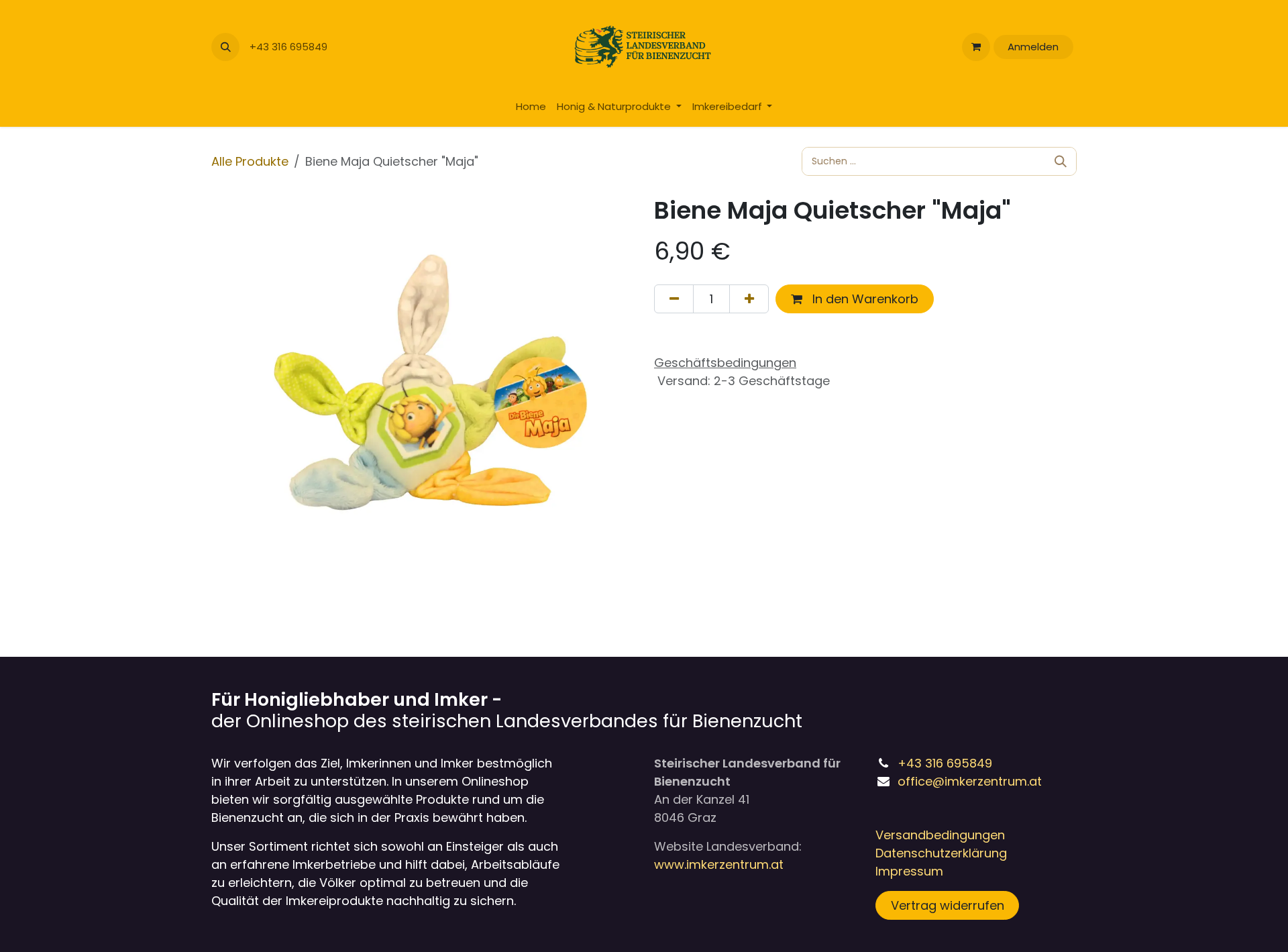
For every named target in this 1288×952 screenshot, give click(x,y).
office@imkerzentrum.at (970, 781)
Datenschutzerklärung (941, 853)
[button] (225, 47)
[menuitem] (531, 107)
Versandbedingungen (940, 835)
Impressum (909, 871)
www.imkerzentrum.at (719, 864)
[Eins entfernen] (674, 298)
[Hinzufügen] (749, 298)
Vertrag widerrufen (947, 905)
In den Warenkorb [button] (863, 298)
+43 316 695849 (290, 47)
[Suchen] (1060, 161)
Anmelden (1033, 47)
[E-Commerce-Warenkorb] (976, 47)
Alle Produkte (249, 161)
